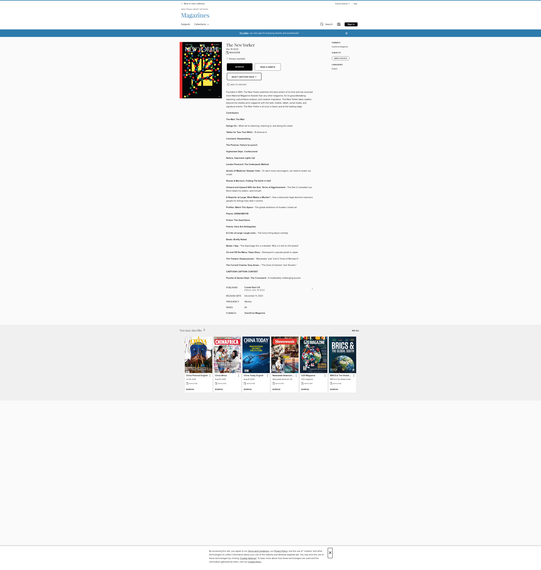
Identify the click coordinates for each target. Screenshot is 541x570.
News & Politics (340, 58)
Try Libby (244, 33)
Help (355, 4)
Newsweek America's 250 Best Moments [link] (283, 375)
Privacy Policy (281, 551)
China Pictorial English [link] (197, 375)
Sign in (351, 24)
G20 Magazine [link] (308, 375)
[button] (342, 4)
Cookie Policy (254, 561)
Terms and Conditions (258, 551)
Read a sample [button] (267, 67)
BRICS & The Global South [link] (341, 375)
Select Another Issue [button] (243, 77)
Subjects (185, 24)
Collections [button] (200, 24)
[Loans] (339, 25)
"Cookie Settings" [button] (248, 558)
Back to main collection (194, 4)
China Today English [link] (253, 375)
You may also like (191, 330)
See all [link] (355, 330)
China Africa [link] (221, 375)
